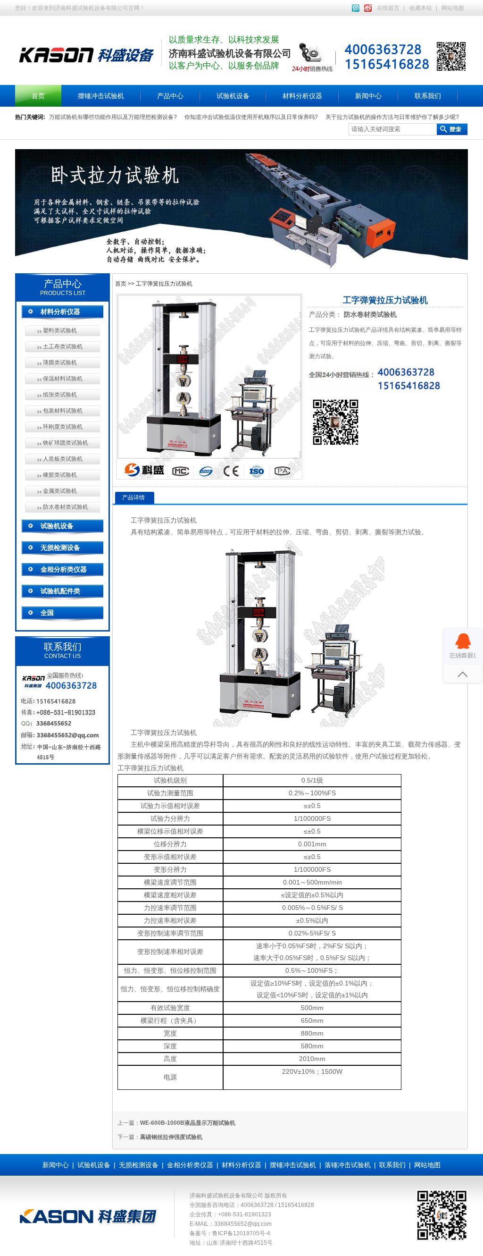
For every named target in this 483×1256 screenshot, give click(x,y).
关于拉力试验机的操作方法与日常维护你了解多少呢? (392, 117)
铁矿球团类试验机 (65, 442)
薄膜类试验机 (60, 362)
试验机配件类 (60, 591)
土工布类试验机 (63, 346)
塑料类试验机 (60, 330)
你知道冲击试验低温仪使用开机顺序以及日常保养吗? (251, 117)
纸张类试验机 (60, 394)
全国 (47, 612)
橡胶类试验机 (60, 475)
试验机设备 (233, 96)
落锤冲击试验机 (348, 1165)
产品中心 (170, 96)
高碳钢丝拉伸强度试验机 (171, 1137)
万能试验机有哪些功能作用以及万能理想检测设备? (113, 117)
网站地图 (452, 8)
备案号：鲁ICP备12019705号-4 (230, 1233)
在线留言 (388, 8)
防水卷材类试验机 (65, 507)
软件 (342, 756)
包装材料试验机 (63, 410)
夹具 (381, 744)
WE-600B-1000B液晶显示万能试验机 (187, 1123)
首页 (38, 96)
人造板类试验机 (63, 458)
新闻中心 (368, 96)
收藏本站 (420, 8)
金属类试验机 (60, 491)
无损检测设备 (60, 547)
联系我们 (428, 96)
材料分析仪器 (302, 96)
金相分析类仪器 (64, 569)
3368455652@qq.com (243, 1224)
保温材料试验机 (63, 378)
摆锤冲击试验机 (101, 96)
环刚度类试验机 (63, 426)
